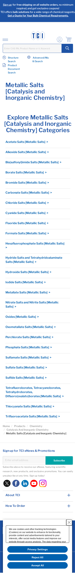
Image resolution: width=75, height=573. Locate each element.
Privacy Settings (37, 549)
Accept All (37, 565)
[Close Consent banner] (69, 522)
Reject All (37, 557)
